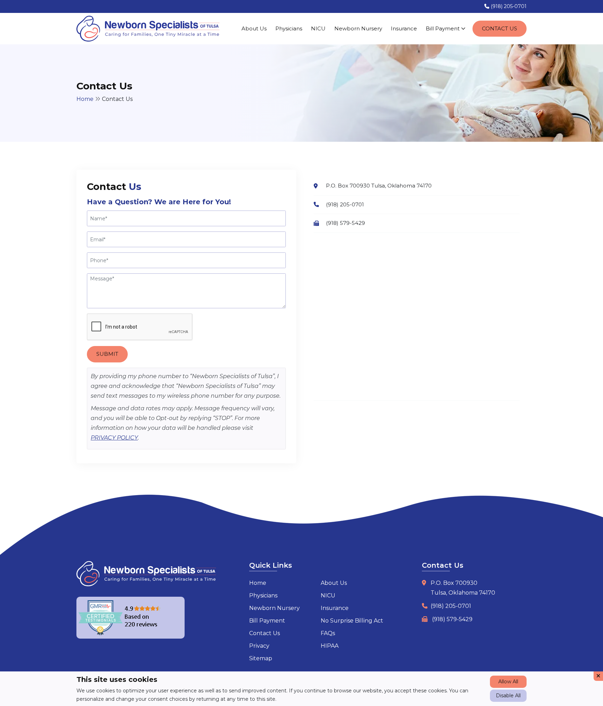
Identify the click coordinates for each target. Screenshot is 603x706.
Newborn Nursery (358, 28)
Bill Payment (443, 28)
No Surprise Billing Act (352, 620)
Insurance (404, 28)
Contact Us (499, 28)
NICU (318, 28)
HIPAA (329, 645)
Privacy (259, 645)
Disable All (508, 695)
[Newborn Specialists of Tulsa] (147, 29)
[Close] (598, 676)
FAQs (328, 633)
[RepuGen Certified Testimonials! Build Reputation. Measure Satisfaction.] (130, 618)
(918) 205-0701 (508, 6)
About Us (254, 28)
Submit (107, 354)
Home (85, 99)
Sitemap (260, 658)
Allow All (508, 681)
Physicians (288, 28)
